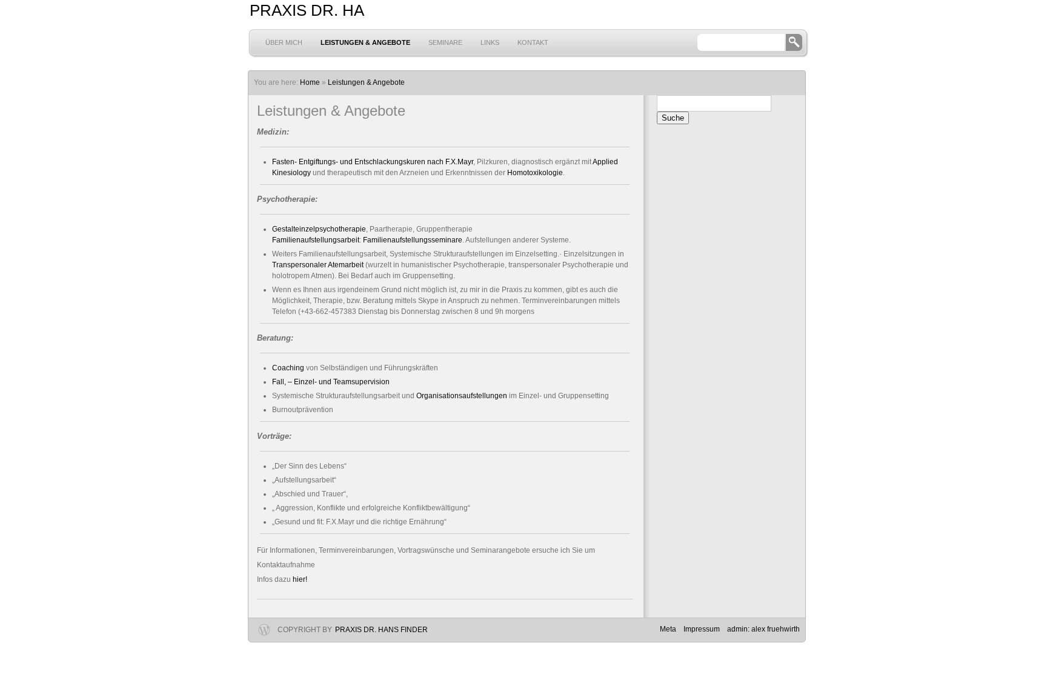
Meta (668, 629)
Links (489, 42)
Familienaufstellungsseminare (412, 240)
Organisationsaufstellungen (461, 396)
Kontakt (532, 42)
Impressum (701, 629)
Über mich (283, 42)
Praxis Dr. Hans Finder (381, 629)
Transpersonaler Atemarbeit (318, 265)
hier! (301, 579)
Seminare (445, 42)
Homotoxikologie (535, 172)
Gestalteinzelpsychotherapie (319, 229)
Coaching (288, 368)
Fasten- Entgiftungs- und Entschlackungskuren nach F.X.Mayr (372, 162)
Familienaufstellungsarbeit (315, 240)
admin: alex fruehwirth (763, 629)
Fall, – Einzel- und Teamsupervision (331, 382)
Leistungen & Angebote (365, 42)
